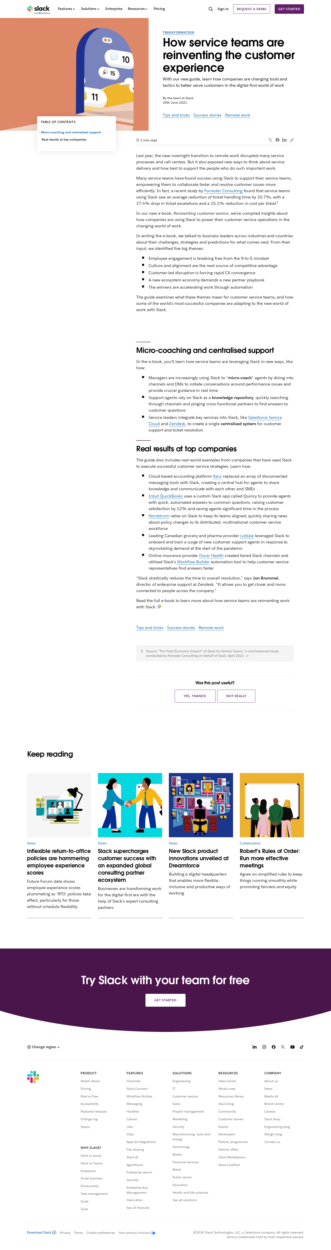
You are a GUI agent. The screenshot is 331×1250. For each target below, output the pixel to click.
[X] (283, 1047)
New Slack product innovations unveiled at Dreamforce (199, 858)
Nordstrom (159, 515)
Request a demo (252, 9)
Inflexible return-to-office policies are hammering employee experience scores (59, 862)
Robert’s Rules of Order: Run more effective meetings (270, 858)
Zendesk (177, 423)
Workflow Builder (193, 561)
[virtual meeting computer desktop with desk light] (59, 805)
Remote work (237, 115)
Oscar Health (211, 555)
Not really (236, 696)
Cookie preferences (100, 1233)
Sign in (223, 9)
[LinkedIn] (284, 140)
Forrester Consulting (223, 190)
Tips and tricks (176, 115)
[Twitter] (270, 140)
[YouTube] (292, 1047)
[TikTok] (302, 1047)
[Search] (211, 9)
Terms (78, 1233)
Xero (217, 476)
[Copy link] (292, 140)
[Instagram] (264, 1047)
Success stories (207, 115)
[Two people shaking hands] (130, 805)
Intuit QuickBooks (166, 496)
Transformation (178, 32)
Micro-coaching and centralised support (71, 132)
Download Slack (39, 1232)
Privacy (65, 1233)
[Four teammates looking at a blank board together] (272, 805)
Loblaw (247, 535)
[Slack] (38, 9)
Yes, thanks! (195, 696)
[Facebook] (277, 140)
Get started (289, 9)
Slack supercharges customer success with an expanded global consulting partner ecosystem (127, 865)
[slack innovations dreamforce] (201, 805)
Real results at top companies (64, 139)
